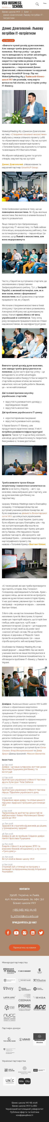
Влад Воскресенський (22, 750)
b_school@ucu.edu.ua (24, 916)
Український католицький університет (25, 1109)
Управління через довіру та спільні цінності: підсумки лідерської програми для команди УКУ (23, 802)
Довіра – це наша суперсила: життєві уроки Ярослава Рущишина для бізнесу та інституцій (24, 769)
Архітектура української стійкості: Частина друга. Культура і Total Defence (23, 780)
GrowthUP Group (29, 167)
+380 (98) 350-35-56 (24, 909)
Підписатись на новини (24, 947)
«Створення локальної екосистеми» (28, 134)
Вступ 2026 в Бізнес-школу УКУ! (18, 859)
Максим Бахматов (36, 753)
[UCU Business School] (12, 4)
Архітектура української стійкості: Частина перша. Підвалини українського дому (23, 791)
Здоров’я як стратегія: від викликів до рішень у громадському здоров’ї (24, 827)
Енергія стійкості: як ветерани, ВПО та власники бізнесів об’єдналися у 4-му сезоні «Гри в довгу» (24, 848)
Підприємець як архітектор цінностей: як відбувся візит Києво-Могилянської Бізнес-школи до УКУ (23, 815)
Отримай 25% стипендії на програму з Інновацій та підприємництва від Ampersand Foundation (24, 869)
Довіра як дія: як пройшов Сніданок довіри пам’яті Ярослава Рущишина (23, 837)
